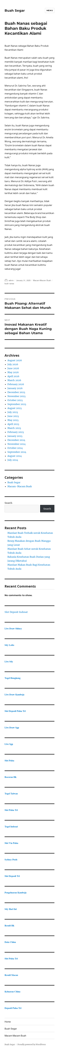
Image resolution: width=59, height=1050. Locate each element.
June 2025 (13, 416)
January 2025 (14, 436)
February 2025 (15, 432)
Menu (50, 10)
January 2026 (15, 388)
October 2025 (15, 400)
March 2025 (14, 428)
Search (8, 502)
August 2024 (14, 456)
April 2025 (13, 424)
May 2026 (13, 372)
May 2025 (13, 420)
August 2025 (14, 408)
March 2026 (14, 380)
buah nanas (9, 283)
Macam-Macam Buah (42, 280)
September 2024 (16, 452)
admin (11, 280)
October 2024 (15, 448)
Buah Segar (15, 11)
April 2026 (13, 376)
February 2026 (15, 384)
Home (8, 1021)
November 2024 (16, 444)
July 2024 (12, 459)
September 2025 (16, 404)
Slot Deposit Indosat (16, 612)
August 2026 (14, 360)
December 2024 (16, 440)
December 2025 (16, 392)
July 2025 (12, 412)
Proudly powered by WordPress (31, 1044)
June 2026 (13, 368)
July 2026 (12, 364)
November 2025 (16, 396)
